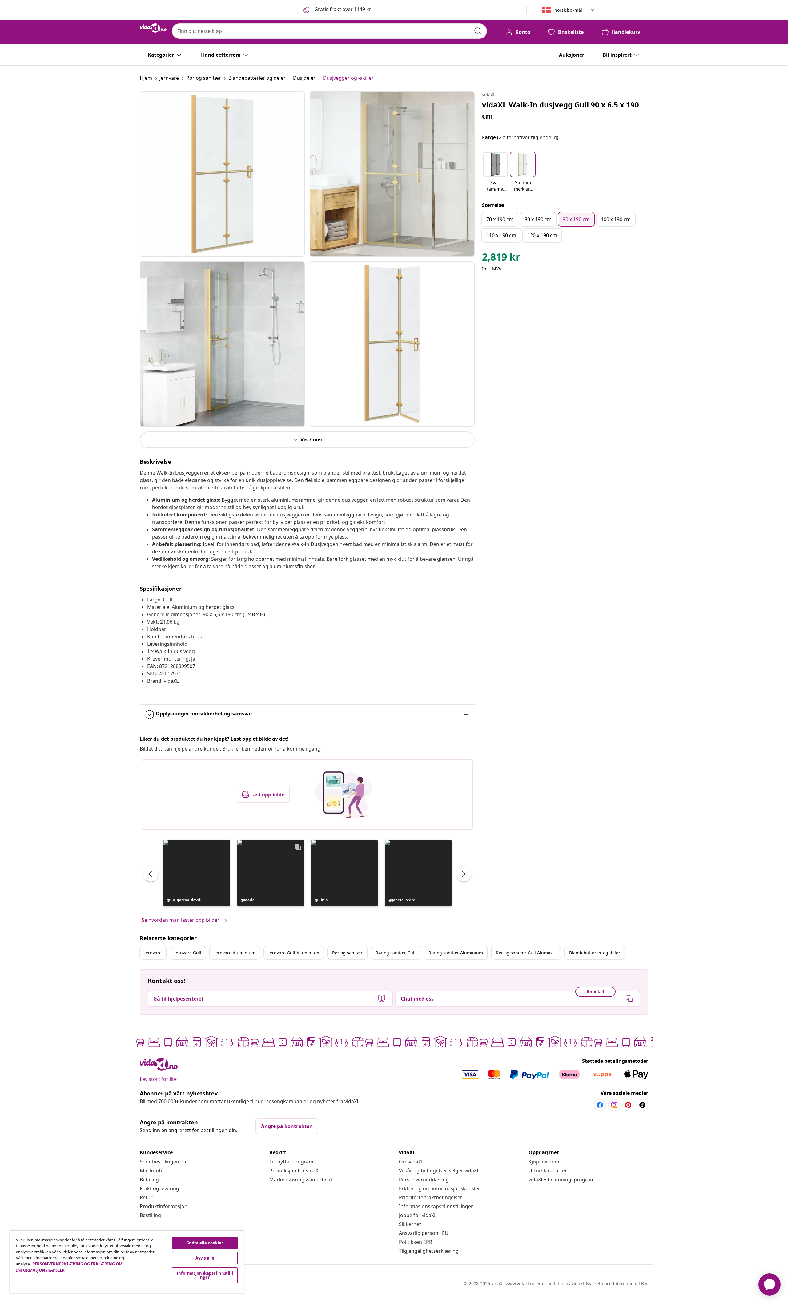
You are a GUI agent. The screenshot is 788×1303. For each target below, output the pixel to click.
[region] (127, 1262)
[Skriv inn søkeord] (478, 31)
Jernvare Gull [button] (188, 953)
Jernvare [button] (153, 953)
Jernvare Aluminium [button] (234, 953)
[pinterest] (628, 1105)
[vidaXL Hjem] (153, 28)
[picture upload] (344, 794)
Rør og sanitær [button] (347, 953)
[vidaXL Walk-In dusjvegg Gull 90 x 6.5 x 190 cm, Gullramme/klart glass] (222, 174)
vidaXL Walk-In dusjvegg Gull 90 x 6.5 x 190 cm (560, 110)
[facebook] (600, 1105)
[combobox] (329, 31)
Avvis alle (204, 1258)
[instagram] (614, 1105)
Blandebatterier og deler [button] (594, 953)
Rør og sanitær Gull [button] (396, 953)
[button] (336, 10)
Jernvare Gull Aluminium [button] (293, 953)
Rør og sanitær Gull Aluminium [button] (528, 953)
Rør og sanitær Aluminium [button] (455, 953)
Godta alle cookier (204, 1243)
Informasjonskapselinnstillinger (436, 1206)
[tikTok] (642, 1105)
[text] (501, 258)
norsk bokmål (568, 10)
